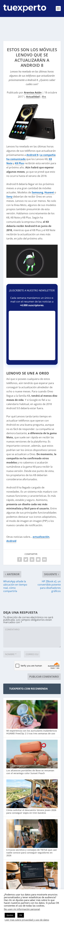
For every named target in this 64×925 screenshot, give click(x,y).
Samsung (37, 192)
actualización (41, 537)
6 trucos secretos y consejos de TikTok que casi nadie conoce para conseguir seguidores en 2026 (31, 852)
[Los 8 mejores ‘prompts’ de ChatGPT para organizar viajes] (32, 876)
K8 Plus (19, 163)
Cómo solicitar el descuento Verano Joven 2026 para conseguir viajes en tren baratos (31, 811)
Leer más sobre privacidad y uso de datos (27, 919)
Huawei (49, 192)
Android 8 (32, 155)
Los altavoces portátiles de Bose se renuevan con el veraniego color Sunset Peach (30, 772)
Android (11, 541)
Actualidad (33, 96)
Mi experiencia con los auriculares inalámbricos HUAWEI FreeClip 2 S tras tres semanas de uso (31, 732)
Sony (9, 196)
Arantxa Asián (33, 92)
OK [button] (20, 915)
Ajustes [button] (10, 915)
